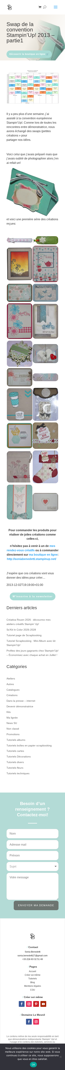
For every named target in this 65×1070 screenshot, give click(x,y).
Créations (12, 695)
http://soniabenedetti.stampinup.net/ (31, 559)
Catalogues (13, 689)
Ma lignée (12, 717)
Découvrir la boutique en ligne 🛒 (29, 54)
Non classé (12, 728)
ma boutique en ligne (43, 554)
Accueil (32, 971)
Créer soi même (32, 975)
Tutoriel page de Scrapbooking (24, 635)
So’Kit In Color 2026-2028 (21, 629)
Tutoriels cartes (15, 750)
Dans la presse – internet (20, 700)
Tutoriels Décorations (18, 756)
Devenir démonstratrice (19, 706)
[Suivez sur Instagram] (29, 1004)
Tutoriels (32, 978)
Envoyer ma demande (36, 905)
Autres (10, 684)
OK (33, 1064)
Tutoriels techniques (17, 773)
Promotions (13, 734)
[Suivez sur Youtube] (43, 1004)
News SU (11, 723)
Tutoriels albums (15, 739)
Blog (32, 982)
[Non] (60, 1057)
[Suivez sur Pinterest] (36, 1004)
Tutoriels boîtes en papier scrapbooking (29, 745)
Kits (8, 712)
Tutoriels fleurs (14, 767)
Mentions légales (32, 986)
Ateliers (10, 678)
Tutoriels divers (15, 762)
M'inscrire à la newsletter (33, 596)
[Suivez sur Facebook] (22, 1004)
